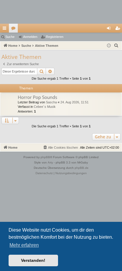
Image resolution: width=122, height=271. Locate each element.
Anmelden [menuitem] (110, 29)
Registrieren (54, 37)
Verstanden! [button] (33, 260)
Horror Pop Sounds (37, 97)
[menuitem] (116, 45)
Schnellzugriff (5, 29)
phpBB (45, 157)
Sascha (51, 102)
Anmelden (30, 37)
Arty (50, 162)
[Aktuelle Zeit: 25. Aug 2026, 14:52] (109, 45)
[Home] (61, 12)
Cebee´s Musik (45, 106)
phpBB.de (82, 167)
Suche (10, 37)
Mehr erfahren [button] (24, 245)
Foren (14, 29)
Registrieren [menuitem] (118, 29)
